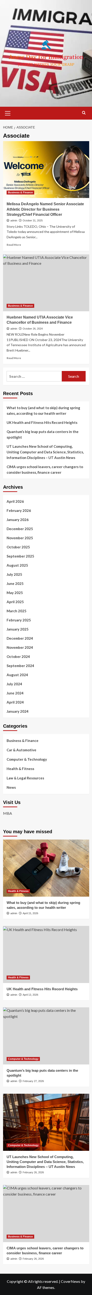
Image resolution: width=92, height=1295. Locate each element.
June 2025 (15, 583)
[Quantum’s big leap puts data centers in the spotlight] (46, 1035)
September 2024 (20, 666)
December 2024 (20, 638)
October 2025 (18, 547)
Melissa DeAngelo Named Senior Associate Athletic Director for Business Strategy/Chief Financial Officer (45, 209)
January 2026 (18, 519)
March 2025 (16, 611)
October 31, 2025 (33, 220)
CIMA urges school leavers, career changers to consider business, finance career (45, 469)
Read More (14, 244)
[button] (8, 112)
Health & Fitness (20, 769)
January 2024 (18, 711)
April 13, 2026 (30, 994)
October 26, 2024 (33, 328)
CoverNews (70, 1281)
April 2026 (15, 501)
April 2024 (15, 702)
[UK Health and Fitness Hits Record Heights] (46, 954)
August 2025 (17, 565)
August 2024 (17, 675)
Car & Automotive (21, 750)
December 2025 (20, 529)
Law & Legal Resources (25, 778)
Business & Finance (20, 192)
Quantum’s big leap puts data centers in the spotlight (43, 434)
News (11, 787)
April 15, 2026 (30, 913)
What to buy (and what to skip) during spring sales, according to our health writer (43, 410)
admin (13, 220)
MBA (7, 813)
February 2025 (19, 620)
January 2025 (18, 629)
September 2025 (20, 556)
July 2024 (14, 684)
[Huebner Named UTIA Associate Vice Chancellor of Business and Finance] (46, 282)
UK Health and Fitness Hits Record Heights (42, 422)
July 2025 (14, 574)
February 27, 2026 (33, 1081)
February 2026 (19, 510)
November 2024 (20, 647)
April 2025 (15, 602)
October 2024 (18, 656)
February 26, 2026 (33, 1172)
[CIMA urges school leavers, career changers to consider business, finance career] (46, 1213)
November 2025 (20, 538)
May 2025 (15, 593)
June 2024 (15, 693)
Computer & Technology (27, 759)
